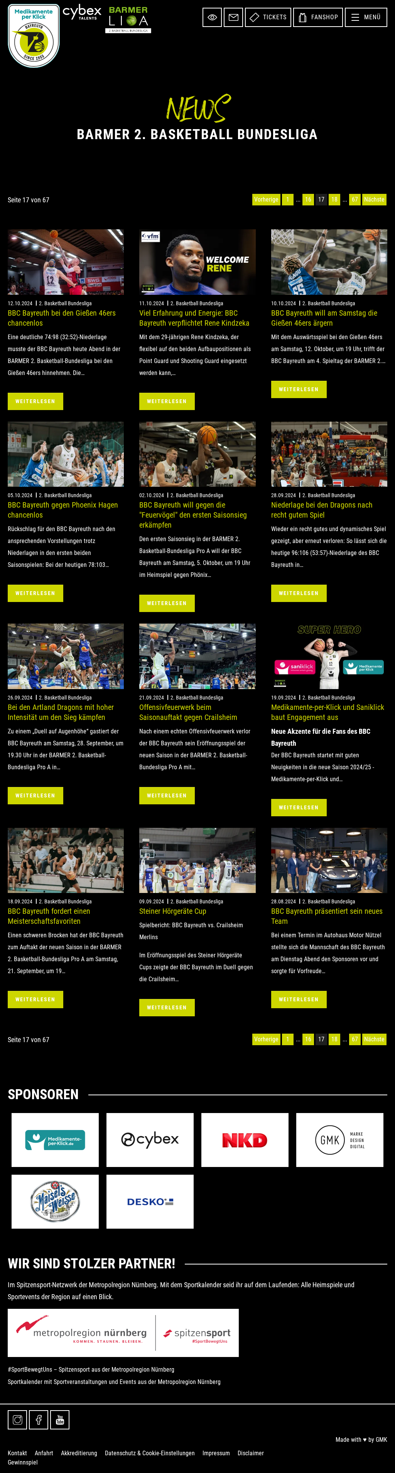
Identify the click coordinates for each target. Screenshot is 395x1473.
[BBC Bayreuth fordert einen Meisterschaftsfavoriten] (66, 860)
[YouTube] (59, 1419)
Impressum (216, 1453)
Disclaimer (251, 1453)
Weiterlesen (35, 401)
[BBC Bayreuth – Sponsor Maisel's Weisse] (55, 1202)
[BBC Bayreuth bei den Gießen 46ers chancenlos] (66, 261)
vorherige (266, 199)
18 (334, 199)
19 (345, 199)
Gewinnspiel (23, 1462)
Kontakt (17, 1453)
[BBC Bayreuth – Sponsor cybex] (150, 1140)
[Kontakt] (233, 17)
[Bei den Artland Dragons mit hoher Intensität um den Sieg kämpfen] (66, 656)
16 (308, 199)
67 (355, 199)
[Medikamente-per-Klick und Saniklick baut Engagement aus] (329, 656)
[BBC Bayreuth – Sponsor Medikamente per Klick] (55, 1140)
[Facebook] (38, 1419)
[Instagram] (17, 1419)
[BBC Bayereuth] (34, 36)
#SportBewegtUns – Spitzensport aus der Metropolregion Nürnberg (91, 1369)
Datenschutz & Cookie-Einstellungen (150, 1453)
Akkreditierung (79, 1453)
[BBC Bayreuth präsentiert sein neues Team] (329, 860)
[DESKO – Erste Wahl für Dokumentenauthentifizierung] (150, 1202)
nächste (374, 199)
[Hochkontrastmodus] (212, 17)
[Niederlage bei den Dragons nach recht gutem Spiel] (329, 454)
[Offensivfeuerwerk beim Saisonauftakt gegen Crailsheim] (197, 656)
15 (298, 199)
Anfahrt (44, 1453)
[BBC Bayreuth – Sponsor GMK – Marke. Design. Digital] (339, 1140)
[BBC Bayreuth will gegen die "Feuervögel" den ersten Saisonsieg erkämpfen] (197, 454)
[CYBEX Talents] (82, 12)
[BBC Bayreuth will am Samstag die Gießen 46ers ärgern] (329, 261)
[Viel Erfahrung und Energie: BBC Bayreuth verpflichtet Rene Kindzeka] (197, 261)
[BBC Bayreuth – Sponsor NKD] (245, 1140)
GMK (381, 1439)
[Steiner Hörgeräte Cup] (197, 860)
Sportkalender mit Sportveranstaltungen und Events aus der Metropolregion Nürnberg (114, 1382)
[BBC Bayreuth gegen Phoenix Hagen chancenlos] (66, 454)
